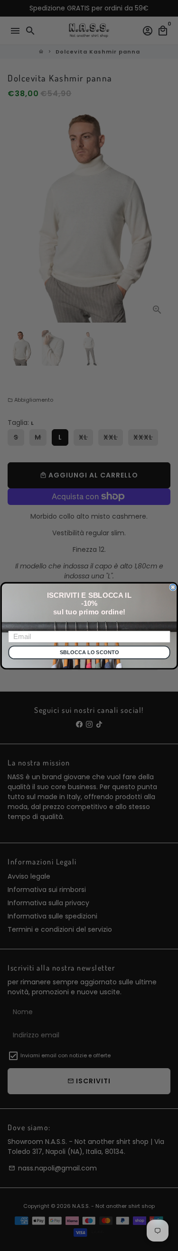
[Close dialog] (173, 587)
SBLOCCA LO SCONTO (89, 652)
